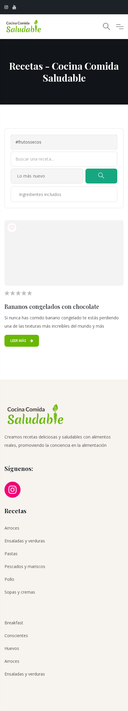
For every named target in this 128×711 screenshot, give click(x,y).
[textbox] (33, 194)
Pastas (11, 553)
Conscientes (16, 635)
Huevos (11, 648)
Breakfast (13, 623)
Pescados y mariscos (24, 566)
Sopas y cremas (19, 592)
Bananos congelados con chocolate (51, 306)
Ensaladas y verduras (24, 541)
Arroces (11, 528)
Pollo (9, 579)
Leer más (18, 340)
